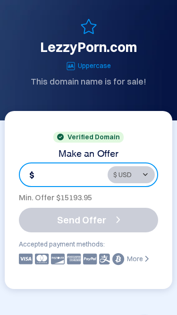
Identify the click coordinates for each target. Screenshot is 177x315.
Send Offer (81, 220)
